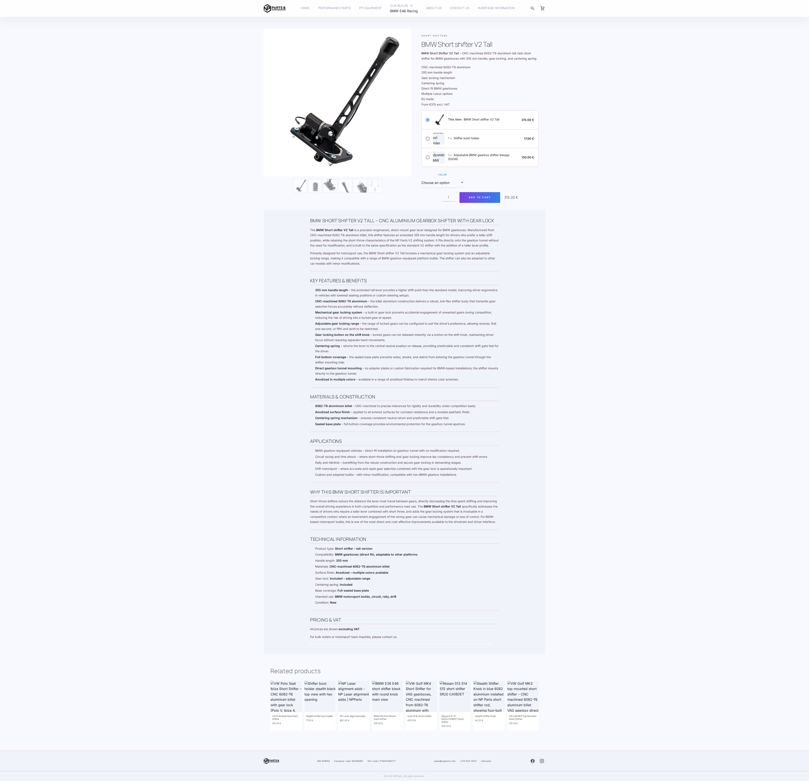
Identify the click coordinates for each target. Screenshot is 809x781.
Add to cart (480, 197)
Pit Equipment (370, 8)
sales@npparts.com (445, 761)
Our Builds (402, 6)
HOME (305, 8)
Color (442, 175)
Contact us (459, 8)
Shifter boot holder (466, 138)
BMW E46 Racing (404, 11)
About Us (434, 8)
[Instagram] (541, 761)
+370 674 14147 (468, 761)
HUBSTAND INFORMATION (496, 8)
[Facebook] (532, 761)
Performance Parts (334, 8)
